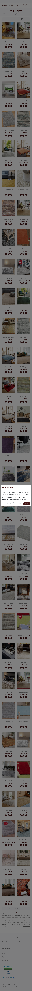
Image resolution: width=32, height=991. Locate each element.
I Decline (18, 503)
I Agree (26, 503)
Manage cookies (7, 503)
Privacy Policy (6, 499)
